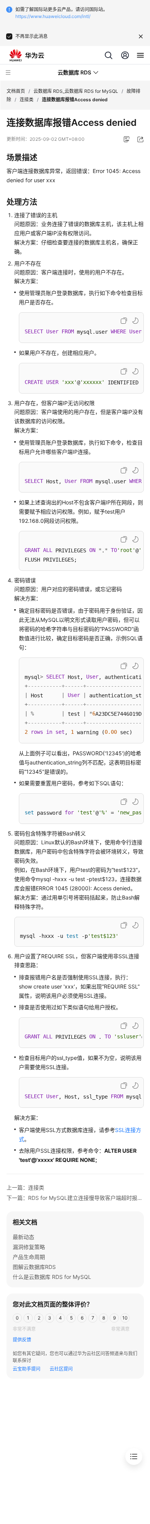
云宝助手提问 (26, 1369)
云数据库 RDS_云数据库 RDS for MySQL (75, 91)
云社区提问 (61, 1369)
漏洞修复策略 (29, 1247)
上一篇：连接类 (25, 1187)
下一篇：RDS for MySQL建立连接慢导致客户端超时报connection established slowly (75, 1197)
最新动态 (23, 1237)
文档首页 (16, 91)
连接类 (26, 99)
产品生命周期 (29, 1257)
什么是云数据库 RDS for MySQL (52, 1277)
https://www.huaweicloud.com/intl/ (52, 16)
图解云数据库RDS (34, 1267)
